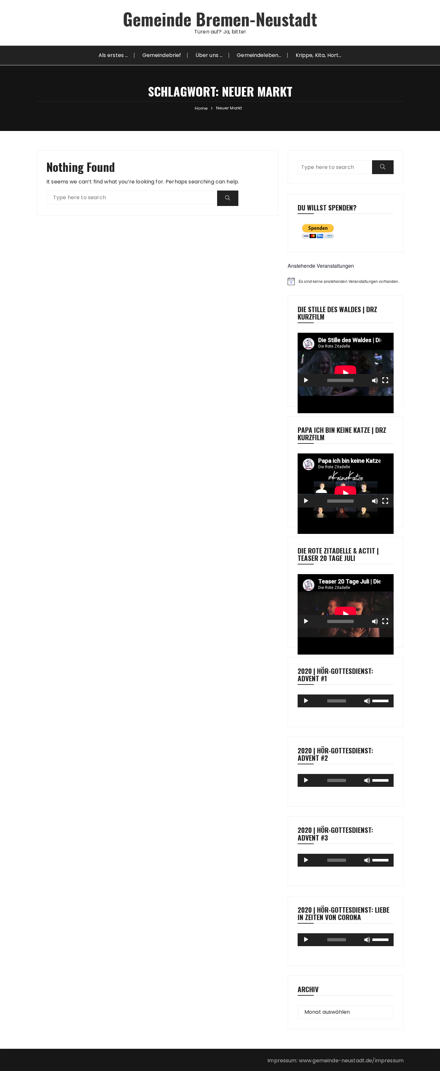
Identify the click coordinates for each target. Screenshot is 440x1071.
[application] (346, 360)
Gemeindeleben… (259, 55)
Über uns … (209, 55)
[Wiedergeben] (306, 380)
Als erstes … (113, 55)
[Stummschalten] (375, 380)
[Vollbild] (385, 380)
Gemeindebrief (161, 55)
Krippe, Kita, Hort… (319, 55)
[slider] (381, 700)
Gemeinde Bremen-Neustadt (220, 18)
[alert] (346, 281)
